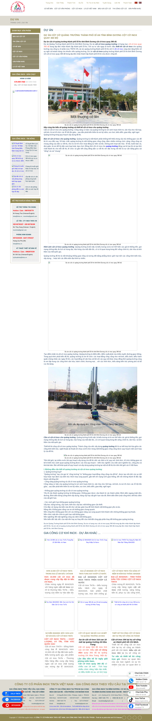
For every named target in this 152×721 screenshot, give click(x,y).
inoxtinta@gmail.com (20, 230)
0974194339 (13, 705)
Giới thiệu (60, 3)
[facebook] (124, 718)
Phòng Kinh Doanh (23, 234)
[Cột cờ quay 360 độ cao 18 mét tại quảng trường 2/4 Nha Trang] (93, 616)
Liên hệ (117, 3)
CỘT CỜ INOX (77, 8)
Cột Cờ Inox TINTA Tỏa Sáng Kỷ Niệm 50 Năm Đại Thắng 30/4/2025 (126, 572)
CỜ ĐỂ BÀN (48, 8)
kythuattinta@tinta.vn (20, 257)
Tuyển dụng (107, 3)
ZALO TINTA (15, 694)
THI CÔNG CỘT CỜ (119, 8)
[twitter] (130, 718)
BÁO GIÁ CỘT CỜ (104, 8)
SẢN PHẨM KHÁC (134, 8)
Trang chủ (49, 3)
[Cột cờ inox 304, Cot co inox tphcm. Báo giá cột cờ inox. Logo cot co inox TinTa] (17, 12)
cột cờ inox (118, 49)
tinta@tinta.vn (17, 244)
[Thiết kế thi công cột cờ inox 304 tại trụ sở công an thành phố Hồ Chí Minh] (126, 616)
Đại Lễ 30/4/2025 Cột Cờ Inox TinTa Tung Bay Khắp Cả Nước (92, 572)
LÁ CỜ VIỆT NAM (90, 8)
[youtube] (140, 718)
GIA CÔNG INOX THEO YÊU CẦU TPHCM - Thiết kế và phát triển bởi (89, 717)
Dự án (81, 3)
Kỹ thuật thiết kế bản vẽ (26, 248)
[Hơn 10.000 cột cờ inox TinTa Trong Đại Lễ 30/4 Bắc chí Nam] (59, 553)
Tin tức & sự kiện (92, 3)
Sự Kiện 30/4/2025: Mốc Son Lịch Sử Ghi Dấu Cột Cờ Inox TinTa (59, 634)
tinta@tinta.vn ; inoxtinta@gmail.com (25, 216)
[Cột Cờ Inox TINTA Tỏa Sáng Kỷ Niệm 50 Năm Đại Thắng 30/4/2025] (126, 553)
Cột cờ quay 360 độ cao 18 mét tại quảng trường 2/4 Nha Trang (92, 635)
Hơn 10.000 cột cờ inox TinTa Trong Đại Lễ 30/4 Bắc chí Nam (59, 572)
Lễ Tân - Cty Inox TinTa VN (26, 221)
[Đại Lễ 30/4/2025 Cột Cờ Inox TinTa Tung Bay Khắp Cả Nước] (93, 553)
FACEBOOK (13, 699)
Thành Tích (71, 3)
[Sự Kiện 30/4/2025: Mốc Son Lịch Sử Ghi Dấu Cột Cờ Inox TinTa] (59, 616)
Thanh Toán (127, 3)
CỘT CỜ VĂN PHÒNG (62, 8)
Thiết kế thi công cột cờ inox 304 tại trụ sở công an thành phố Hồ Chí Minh (126, 635)
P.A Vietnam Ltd (119, 717)
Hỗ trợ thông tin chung (26, 207)
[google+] (135, 718)
